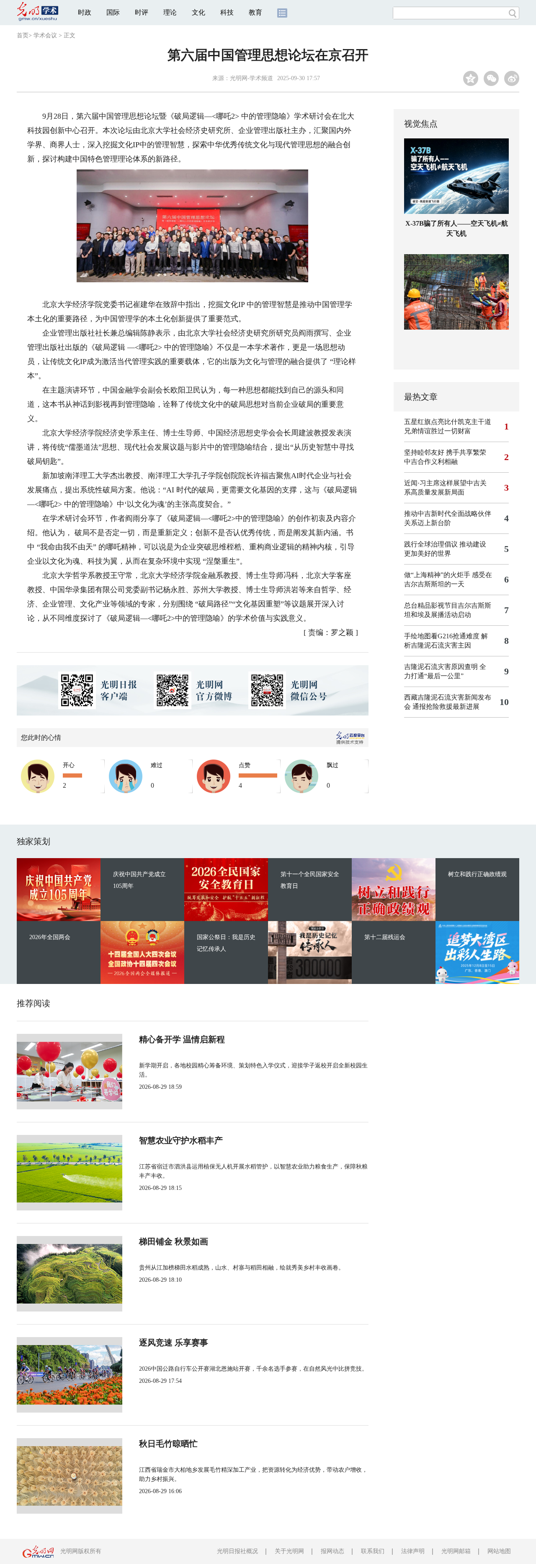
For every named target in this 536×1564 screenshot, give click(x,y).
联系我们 (372, 1551)
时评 (141, 12)
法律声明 (413, 1551)
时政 (84, 12)
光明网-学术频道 (251, 78)
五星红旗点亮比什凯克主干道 (447, 421)
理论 (170, 12)
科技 (227, 12)
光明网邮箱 (456, 1551)
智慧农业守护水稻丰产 (181, 1140)
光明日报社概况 (237, 1551)
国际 (113, 12)
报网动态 (332, 1551)
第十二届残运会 (384, 937)
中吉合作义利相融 (431, 461)
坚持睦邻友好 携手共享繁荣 (445, 452)
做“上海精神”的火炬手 (437, 574)
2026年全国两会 (49, 937)
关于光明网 (289, 1551)
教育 (255, 12)
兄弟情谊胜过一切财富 (437, 431)
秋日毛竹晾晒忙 (168, 1443)
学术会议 (45, 35)
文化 (198, 12)
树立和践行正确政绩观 (477, 874)
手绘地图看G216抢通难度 (441, 636)
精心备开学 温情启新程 (182, 1039)
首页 (22, 35)
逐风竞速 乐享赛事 (173, 1342)
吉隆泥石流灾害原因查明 (441, 666)
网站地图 (499, 1551)
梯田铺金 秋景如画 (173, 1241)
